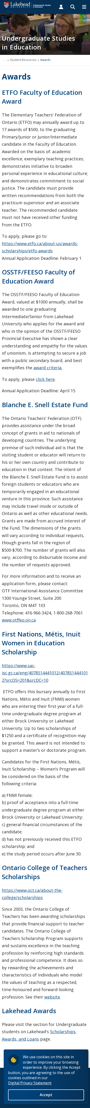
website (52, 997)
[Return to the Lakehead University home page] (27, 4)
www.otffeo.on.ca (19, 620)
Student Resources (23, 60)
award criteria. (47, 367)
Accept (46, 1094)
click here (45, 379)
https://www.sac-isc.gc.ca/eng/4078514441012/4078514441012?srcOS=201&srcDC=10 (45, 673)
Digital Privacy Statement (29, 1082)
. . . (4, 60)
